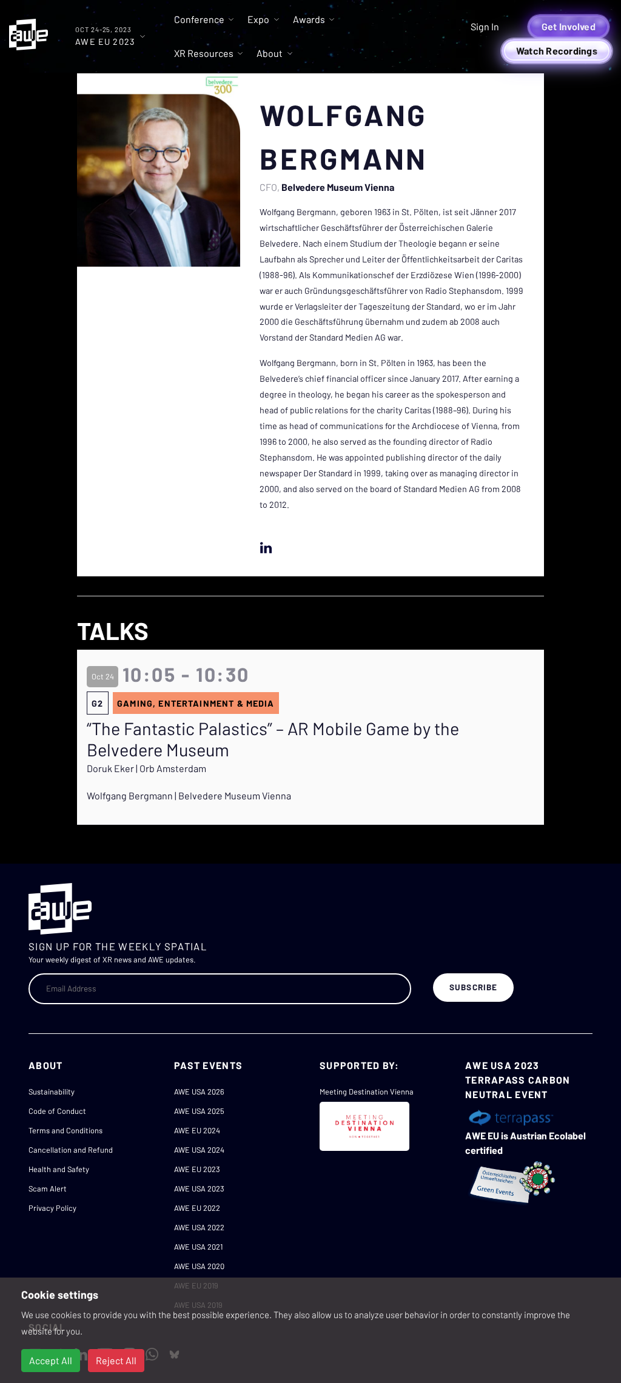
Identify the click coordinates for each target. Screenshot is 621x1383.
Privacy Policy (52, 1208)
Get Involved (569, 26)
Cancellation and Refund (71, 1150)
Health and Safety (59, 1169)
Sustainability (52, 1091)
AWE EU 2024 (197, 1130)
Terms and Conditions (65, 1130)
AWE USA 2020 (199, 1266)
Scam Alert (48, 1188)
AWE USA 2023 (199, 1188)
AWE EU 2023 (197, 1169)
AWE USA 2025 (199, 1111)
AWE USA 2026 (199, 1091)
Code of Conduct (57, 1111)
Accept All (50, 1360)
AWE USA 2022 (199, 1227)
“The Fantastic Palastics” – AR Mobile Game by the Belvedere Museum (273, 739)
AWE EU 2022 (197, 1208)
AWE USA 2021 (198, 1246)
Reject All (116, 1360)
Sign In (485, 26)
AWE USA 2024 (199, 1150)
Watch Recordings (556, 50)
